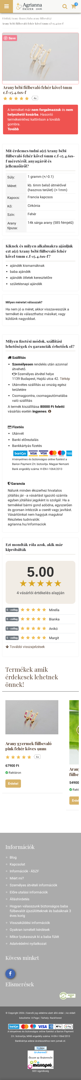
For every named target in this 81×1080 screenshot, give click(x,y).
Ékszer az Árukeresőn (40, 1057)
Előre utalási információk (29, 892)
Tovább (13, 129)
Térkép (65, 379)
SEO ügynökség (40, 1071)
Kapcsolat (17, 864)
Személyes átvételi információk (33, 885)
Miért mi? (17, 878)
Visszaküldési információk (30, 923)
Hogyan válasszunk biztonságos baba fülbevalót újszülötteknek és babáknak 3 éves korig (40, 911)
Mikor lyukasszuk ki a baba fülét (34, 937)
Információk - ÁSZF (24, 871)
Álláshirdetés (19, 899)
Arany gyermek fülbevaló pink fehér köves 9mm (28, 746)
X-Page (35, 1018)
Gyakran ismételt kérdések (30, 930)
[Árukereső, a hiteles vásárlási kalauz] (67, 996)
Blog (13, 857)
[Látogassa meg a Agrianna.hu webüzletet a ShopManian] (41, 1048)
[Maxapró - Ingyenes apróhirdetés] (41, 1064)
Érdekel (13, 783)
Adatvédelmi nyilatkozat (28, 944)
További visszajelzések (27, 647)
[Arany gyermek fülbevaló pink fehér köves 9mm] (31, 717)
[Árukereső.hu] (41, 1053)
